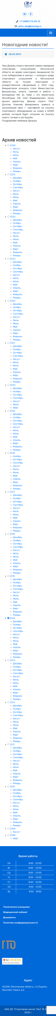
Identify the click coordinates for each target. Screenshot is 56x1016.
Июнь (16, 155)
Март (15, 164)
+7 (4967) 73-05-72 (29, 21)
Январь (17, 171)
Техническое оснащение (16, 906)
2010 (12, 786)
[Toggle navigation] (50, 33)
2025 (12, 174)
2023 (12, 258)
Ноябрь (17, 181)
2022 (12, 300)
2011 (12, 744)
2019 (12, 411)
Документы (9, 917)
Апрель (17, 161)
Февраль (17, 168)
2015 (12, 576)
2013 (12, 660)
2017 (12, 491)
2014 (12, 618)
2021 (12, 343)
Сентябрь (18, 187)
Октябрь (17, 184)
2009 (12, 828)
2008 (12, 835)
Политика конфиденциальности (20, 922)
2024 (12, 216)
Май (15, 158)
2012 (12, 702)
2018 (12, 453)
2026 (12, 145)
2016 (12, 534)
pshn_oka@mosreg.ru (29, 26)
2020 (12, 385)
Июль (16, 151)
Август (16, 148)
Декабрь (17, 177)
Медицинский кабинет (15, 912)
